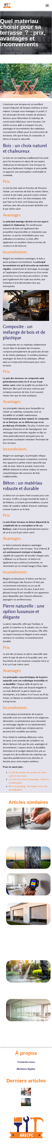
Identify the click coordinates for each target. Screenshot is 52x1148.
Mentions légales (26, 1069)
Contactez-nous (26, 1062)
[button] (47, 5)
